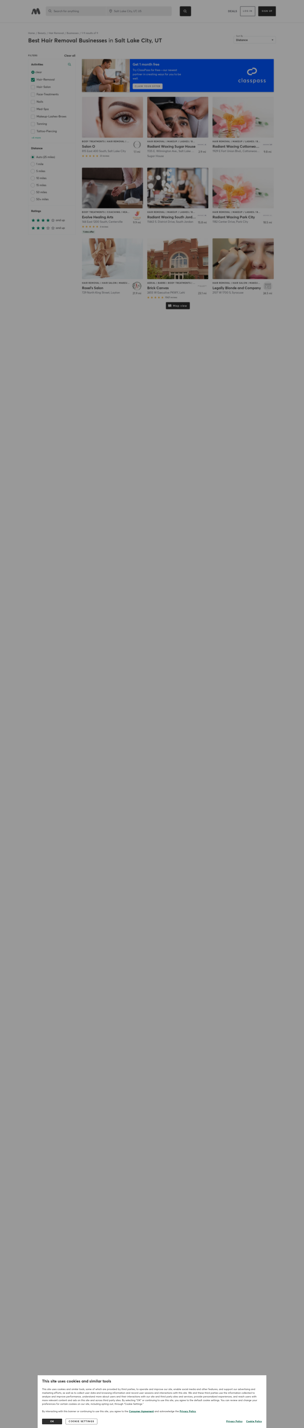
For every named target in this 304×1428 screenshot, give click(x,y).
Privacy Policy (188, 1411)
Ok (52, 1421)
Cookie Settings (81, 1421)
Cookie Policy (254, 1421)
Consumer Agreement (141, 1411)
